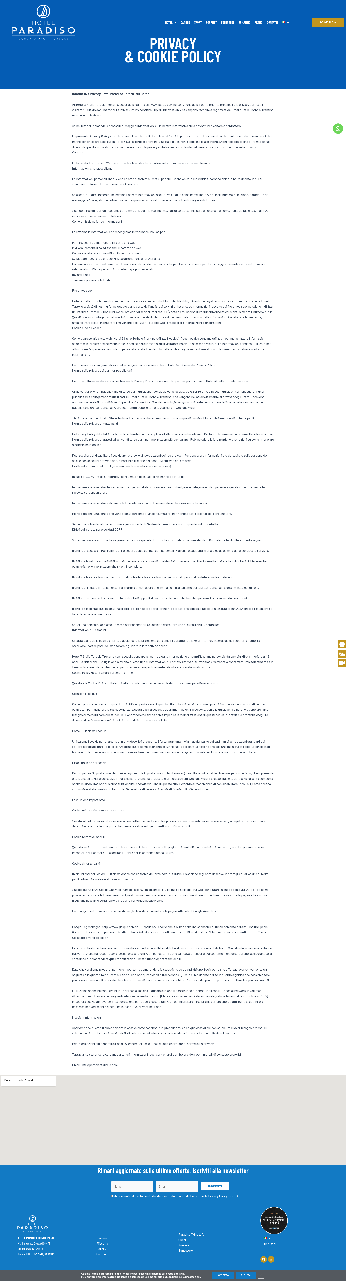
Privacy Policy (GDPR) (223, 1196)
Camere (185, 22)
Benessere (227, 22)
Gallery (101, 1249)
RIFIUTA (246, 1275)
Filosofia (102, 1243)
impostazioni (192, 1277)
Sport (198, 22)
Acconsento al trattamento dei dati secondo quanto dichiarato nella (176, 1196)
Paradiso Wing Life (191, 1234)
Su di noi (102, 1254)
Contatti (272, 22)
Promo (259, 22)
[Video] (342, 663)
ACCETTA (223, 1275)
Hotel (169, 22)
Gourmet (211, 22)
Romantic (244, 22)
